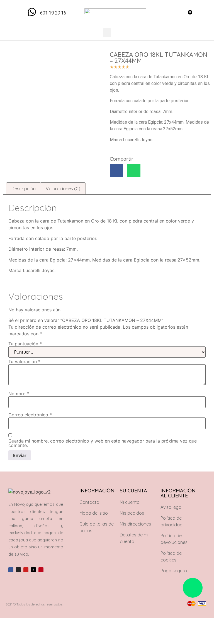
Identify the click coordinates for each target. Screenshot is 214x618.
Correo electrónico (30, 414)
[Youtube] (25, 569)
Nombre (18, 393)
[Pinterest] (40, 569)
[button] (175, 14)
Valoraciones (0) (63, 188)
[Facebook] (10, 569)
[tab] (23, 188)
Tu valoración (24, 361)
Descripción (23, 188)
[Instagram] (18, 569)
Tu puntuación (25, 343)
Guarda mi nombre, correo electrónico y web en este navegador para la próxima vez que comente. (102, 443)
